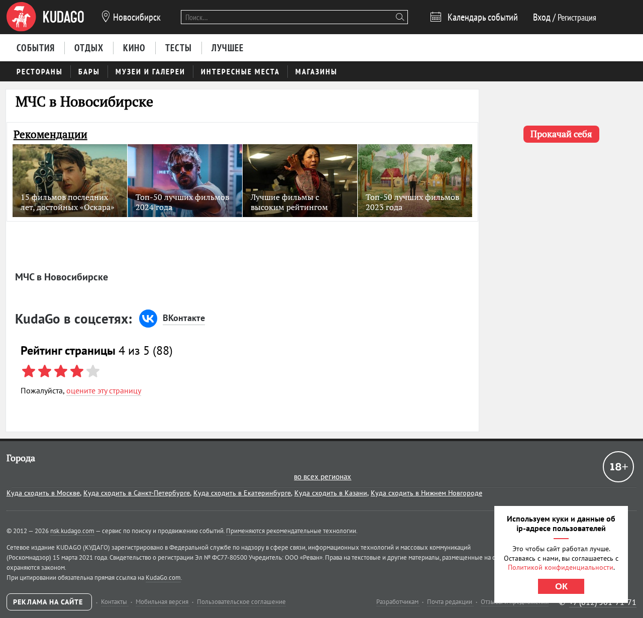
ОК (561, 586)
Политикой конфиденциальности (560, 567)
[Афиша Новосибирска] (45, 17)
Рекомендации (50, 134)
